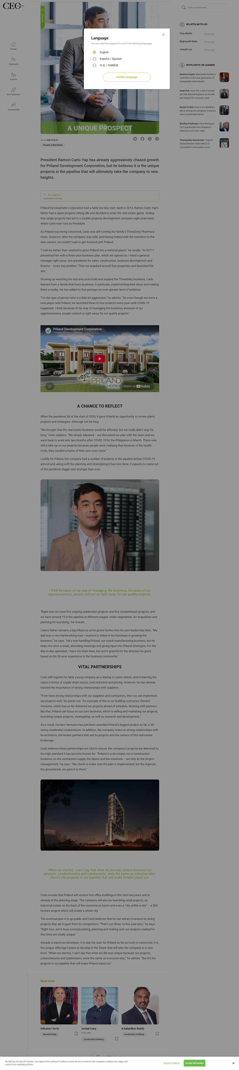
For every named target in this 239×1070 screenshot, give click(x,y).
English (104, 52)
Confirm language (126, 77)
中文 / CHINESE (109, 65)
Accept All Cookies (195, 1063)
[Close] (233, 1063)
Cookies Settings (172, 1063)
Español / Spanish (111, 58)
